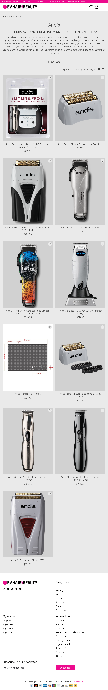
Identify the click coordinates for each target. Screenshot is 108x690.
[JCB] (54, 685)
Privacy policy (62, 640)
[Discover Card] (49, 685)
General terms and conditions (70, 632)
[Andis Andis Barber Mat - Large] (28, 357)
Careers (59, 652)
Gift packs (60, 610)
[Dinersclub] (58, 685)
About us (60, 624)
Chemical (60, 606)
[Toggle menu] (102, 7)
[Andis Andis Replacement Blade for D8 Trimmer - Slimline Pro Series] (28, 108)
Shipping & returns (64, 648)
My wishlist (8, 632)
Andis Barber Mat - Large (28, 393)
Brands (14, 16)
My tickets (8, 628)
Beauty (59, 590)
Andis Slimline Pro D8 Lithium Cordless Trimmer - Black (80, 478)
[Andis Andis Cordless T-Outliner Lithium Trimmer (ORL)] (80, 274)
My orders (8, 624)
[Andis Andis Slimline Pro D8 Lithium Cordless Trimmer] (28, 441)
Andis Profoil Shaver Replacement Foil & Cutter (80, 395)
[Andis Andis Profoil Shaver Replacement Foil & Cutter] (80, 357)
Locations (60, 628)
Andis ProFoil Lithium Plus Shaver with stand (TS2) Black (27, 229)
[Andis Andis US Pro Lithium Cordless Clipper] (80, 191)
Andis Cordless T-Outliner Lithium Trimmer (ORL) (80, 312)
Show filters (54, 61)
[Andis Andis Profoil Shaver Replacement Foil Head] (80, 108)
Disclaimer (60, 636)
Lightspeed (78, 682)
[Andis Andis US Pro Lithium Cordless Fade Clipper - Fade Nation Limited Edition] (28, 274)
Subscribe (65, 667)
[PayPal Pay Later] (75, 685)
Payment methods (65, 644)
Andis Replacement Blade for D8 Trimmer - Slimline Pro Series (28, 145)
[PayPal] (71, 685)
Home (5, 16)
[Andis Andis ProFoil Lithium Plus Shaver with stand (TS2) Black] (28, 191)
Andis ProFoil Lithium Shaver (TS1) (27, 560)
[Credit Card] (31, 685)
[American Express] (45, 685)
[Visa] (40, 685)
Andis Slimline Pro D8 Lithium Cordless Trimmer (27, 478)
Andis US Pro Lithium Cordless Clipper (80, 227)
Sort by (79, 69)
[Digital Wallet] (64, 685)
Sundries (59, 602)
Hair (57, 586)
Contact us (61, 620)
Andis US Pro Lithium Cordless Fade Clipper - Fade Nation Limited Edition (27, 312)
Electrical (60, 598)
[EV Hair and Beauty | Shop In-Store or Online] (20, 7)
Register (7, 620)
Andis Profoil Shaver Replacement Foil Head (80, 144)
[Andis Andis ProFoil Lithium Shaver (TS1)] (28, 524)
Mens (58, 594)
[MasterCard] (36, 685)
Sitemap (59, 656)
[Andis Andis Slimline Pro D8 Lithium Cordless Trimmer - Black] (80, 441)
